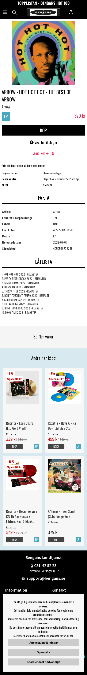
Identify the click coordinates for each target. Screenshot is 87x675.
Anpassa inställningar (43, 642)
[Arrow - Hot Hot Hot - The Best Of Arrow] (43, 53)
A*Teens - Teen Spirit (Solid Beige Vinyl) (61, 514)
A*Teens (53, 522)
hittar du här (66, 636)
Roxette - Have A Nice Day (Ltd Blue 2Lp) (62, 426)
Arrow (6, 106)
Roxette (11, 434)
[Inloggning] (71, 12)
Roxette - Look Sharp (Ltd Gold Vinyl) (19, 426)
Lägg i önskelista (43, 153)
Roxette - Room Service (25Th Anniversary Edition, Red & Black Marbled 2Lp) (21, 516)
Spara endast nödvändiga (43, 662)
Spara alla (43, 652)
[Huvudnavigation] (5, 12)
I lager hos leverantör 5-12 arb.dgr (61, 179)
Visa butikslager (45, 142)
